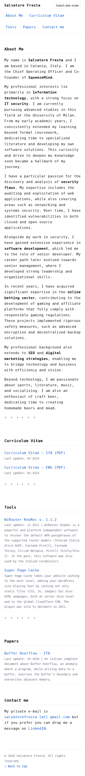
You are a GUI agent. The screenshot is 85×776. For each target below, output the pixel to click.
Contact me (53, 27)
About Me (14, 15)
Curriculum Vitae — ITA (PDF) (34, 453)
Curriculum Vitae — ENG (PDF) (34, 467)
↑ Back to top (15, 766)
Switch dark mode (67, 5)
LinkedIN (37, 728)
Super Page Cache (21, 570)
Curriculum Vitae (46, 15)
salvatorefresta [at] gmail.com (37, 717)
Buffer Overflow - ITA (27, 653)
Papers (29, 27)
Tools (11, 27)
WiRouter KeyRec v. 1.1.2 (30, 520)
